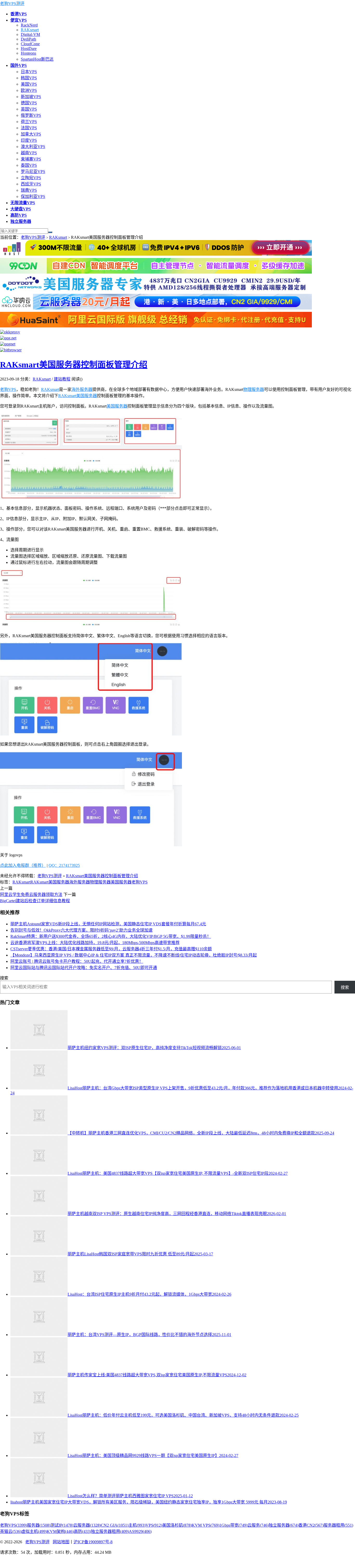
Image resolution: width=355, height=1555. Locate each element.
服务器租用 (338, 1525)
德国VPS (29, 103)
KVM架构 (60, 1531)
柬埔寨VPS (31, 159)
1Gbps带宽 (233, 1525)
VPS (154, 1525)
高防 (82, 1531)
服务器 (38, 1525)
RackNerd (29, 25)
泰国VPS (29, 165)
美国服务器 (117, 406)
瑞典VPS (29, 190)
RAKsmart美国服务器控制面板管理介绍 (73, 364)
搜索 (4, 978)
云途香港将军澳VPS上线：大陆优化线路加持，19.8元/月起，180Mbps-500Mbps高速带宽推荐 (95, 942)
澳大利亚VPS (33, 146)
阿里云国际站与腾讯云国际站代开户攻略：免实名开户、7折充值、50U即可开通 (83, 967)
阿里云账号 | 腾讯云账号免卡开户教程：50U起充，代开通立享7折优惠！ (76, 961)
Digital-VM (30, 34)
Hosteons (28, 53)
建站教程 (62, 379)
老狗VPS (8, 389)
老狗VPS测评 (12, 3)
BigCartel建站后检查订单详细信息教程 (35, 901)
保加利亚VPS (33, 196)
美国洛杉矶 (177, 1525)
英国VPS (29, 109)
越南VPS (29, 153)
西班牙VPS (31, 184)
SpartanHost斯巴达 (37, 59)
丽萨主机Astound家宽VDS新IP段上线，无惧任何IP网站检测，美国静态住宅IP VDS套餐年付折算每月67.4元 (108, 924)
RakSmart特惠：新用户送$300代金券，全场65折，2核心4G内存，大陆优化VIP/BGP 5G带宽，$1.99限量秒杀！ (110, 936)
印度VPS (29, 140)
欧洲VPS (29, 90)
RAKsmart (30, 30)
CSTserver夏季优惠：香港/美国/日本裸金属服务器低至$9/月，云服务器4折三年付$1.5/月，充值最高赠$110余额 (111, 949)
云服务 (258, 1525)
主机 (137, 1525)
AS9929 (140, 1531)
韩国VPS (29, 78)
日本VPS (29, 71)
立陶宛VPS (31, 178)
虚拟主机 (34, 1531)
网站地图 (61, 1542)
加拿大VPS (31, 134)
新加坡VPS (31, 96)
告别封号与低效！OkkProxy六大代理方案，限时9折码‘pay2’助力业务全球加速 (81, 930)
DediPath (28, 39)
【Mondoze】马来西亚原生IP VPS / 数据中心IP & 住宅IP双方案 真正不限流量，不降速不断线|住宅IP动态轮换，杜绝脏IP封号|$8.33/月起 (133, 955)
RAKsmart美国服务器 (77, 395)
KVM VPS (205, 1525)
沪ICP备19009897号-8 (93, 1542)
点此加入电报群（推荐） (23, 865)
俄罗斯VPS (31, 115)
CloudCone (30, 44)
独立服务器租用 (110, 1531)
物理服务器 (253, 389)
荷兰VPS (29, 121)
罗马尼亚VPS (33, 171)
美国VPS (29, 84)
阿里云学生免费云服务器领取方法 (31, 894)
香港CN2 (311, 1525)
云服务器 (87, 1525)
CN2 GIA (114, 1525)
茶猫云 (10, 1531)
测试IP (61, 1525)
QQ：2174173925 (64, 865)
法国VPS (29, 128)
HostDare (29, 48)
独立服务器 (283, 1525)
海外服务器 (81, 389)
